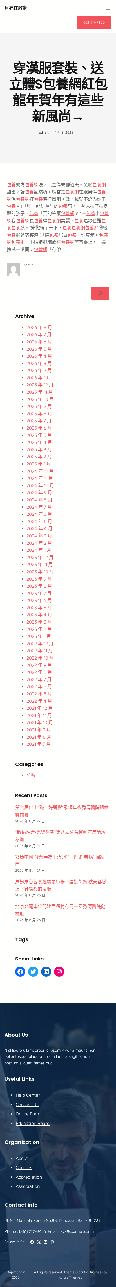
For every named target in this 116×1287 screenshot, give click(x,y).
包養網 (31, 185)
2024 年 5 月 (39, 521)
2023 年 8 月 (39, 586)
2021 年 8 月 (38, 737)
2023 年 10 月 (40, 571)
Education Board (33, 1123)
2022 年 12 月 (39, 643)
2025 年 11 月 (39, 392)
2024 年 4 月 (39, 528)
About (22, 1158)
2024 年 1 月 (38, 550)
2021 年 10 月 (39, 722)
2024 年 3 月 (39, 535)
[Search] (100, 293)
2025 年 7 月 (39, 420)
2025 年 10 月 (40, 399)
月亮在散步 (16, 8)
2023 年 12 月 (39, 557)
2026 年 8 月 (39, 327)
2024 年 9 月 (39, 492)
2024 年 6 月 (39, 514)
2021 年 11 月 (39, 715)
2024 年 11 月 (39, 478)
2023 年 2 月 (39, 629)
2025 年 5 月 (39, 435)
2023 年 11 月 (39, 564)
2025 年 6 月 (39, 428)
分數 (30, 775)
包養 (11, 185)
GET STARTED (94, 22)
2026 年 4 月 (39, 356)
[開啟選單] (108, 8)
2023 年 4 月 (39, 614)
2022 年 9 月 (39, 665)
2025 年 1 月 (38, 464)
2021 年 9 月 (38, 730)
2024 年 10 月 (40, 485)
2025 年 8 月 (39, 413)
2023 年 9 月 (39, 579)
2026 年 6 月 (39, 341)
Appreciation (29, 1177)
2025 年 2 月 (39, 456)
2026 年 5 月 (39, 349)
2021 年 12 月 (39, 708)
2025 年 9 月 (39, 406)
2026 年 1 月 (38, 377)
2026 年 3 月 (39, 363)
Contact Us (27, 1104)
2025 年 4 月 (39, 442)
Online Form (28, 1114)
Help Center (28, 1095)
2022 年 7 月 (39, 679)
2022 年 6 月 (39, 686)
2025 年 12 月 (39, 384)
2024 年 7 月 (39, 507)
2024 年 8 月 (39, 500)
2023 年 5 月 (39, 607)
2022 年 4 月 (39, 701)
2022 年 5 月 (39, 694)
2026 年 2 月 (39, 370)
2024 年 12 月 (40, 471)
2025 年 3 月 (39, 449)
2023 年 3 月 (39, 622)
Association (28, 1186)
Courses (24, 1167)
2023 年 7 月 (39, 593)
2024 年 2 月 (39, 543)
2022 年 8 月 (39, 672)
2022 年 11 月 (39, 650)
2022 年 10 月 (40, 658)
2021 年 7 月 (38, 744)
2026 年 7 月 (39, 334)
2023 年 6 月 (39, 600)
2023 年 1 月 (38, 636)
